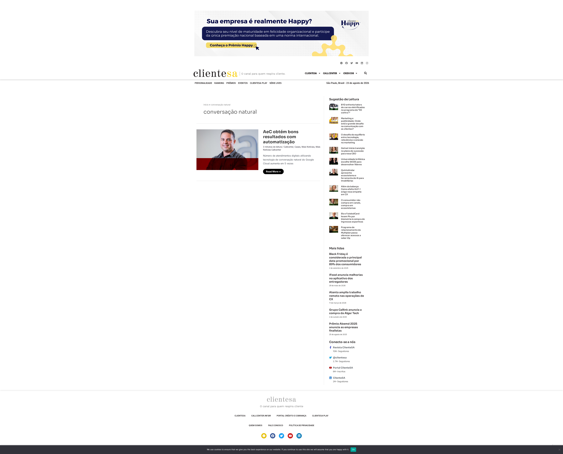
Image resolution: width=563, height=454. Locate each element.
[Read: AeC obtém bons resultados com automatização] (227, 149)
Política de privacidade (301, 425)
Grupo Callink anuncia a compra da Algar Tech (345, 311)
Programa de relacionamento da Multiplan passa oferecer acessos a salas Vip (351, 232)
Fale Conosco (275, 425)
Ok (353, 449)
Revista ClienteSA (344, 347)
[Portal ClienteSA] (330, 367)
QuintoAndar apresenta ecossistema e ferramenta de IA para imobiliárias (352, 175)
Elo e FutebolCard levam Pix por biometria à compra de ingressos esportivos (353, 217)
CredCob (348, 73)
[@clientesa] (330, 357)
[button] (365, 73)
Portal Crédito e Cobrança (291, 416)
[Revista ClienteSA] (330, 347)
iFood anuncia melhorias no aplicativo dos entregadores (346, 278)
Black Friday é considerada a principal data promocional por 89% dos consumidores (345, 259)
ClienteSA (311, 73)
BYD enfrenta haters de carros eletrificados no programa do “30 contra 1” (353, 108)
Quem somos (255, 425)
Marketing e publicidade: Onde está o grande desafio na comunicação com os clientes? (352, 123)
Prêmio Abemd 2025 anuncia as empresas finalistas (343, 327)
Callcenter (330, 73)
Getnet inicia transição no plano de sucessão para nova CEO (353, 151)
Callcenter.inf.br (261, 416)
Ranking (219, 83)
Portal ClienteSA (343, 367)
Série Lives (275, 83)
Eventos (243, 83)
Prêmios (231, 83)
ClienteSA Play (258, 83)
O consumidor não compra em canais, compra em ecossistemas (351, 204)
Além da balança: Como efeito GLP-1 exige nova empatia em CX (351, 190)
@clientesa (340, 357)
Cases (297, 147)
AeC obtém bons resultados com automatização (281, 136)
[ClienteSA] (330, 377)
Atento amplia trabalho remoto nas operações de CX (346, 296)
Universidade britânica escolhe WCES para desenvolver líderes (353, 162)
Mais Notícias (308, 147)
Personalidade (203, 83)
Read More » (274, 171)
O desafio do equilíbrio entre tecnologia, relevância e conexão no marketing (353, 138)
